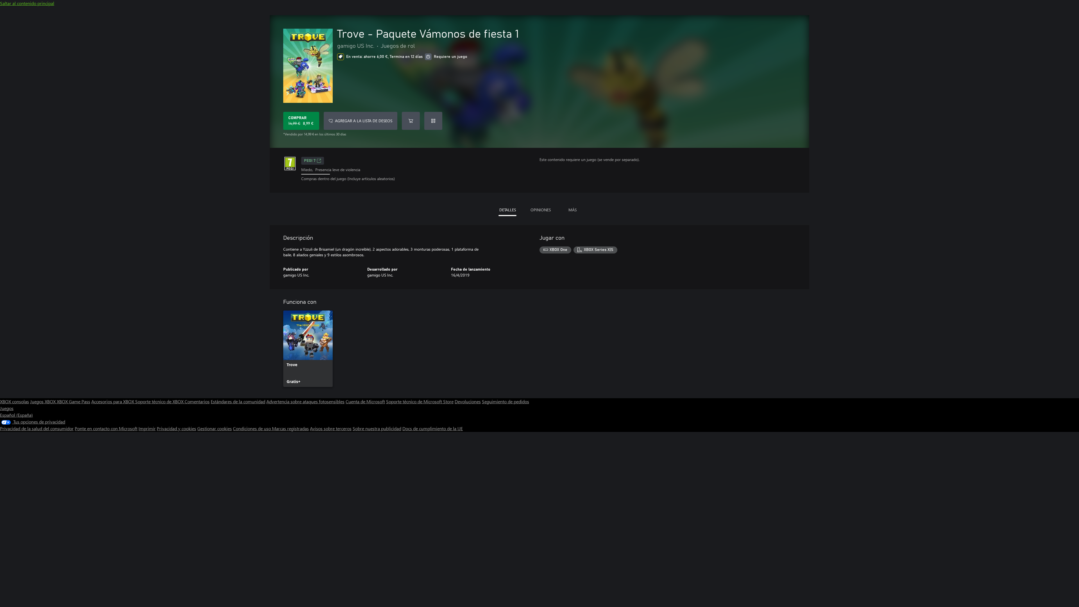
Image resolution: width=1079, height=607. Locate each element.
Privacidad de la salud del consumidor (37, 428)
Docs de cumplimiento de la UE (432, 428)
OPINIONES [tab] (541, 209)
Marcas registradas (290, 428)
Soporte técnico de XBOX (160, 401)
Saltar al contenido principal (27, 3)
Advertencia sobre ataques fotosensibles (305, 401)
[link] (308, 349)
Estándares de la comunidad (238, 401)
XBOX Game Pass (73, 401)
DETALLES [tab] (507, 209)
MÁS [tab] (572, 209)
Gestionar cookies (214, 428)
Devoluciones (468, 401)
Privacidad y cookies (176, 428)
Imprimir (147, 428)
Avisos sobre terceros (331, 428)
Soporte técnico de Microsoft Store (420, 401)
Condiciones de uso (252, 428)
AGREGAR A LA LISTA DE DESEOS (363, 120)
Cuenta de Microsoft (365, 401)
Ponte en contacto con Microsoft (106, 428)
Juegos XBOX (43, 401)
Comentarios (197, 401)
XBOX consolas (14, 401)
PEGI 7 (310, 161)
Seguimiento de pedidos (505, 401)
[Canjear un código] (433, 121)
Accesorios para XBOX (113, 401)
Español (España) (16, 415)
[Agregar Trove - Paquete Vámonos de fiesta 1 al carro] (411, 121)
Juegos (6, 408)
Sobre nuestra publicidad (377, 428)
